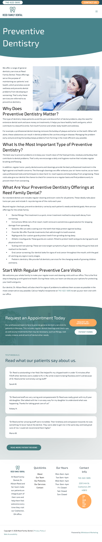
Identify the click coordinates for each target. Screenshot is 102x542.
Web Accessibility (10, 534)
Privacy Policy (39, 531)
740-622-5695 (64, 290)
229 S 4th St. (84, 483)
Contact (40, 487)
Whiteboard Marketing (89, 532)
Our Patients (39, 481)
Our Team (40, 477)
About (39, 474)
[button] (13, 2)
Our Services (39, 484)
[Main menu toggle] (96, 11)
